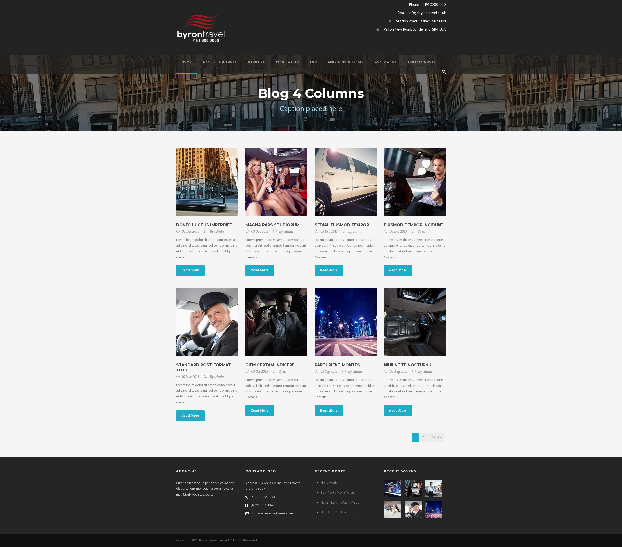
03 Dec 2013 (190, 231)
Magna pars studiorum (272, 225)
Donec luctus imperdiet (204, 225)
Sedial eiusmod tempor (342, 225)
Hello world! (329, 483)
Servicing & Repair (345, 62)
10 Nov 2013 (190, 377)
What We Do (287, 62)
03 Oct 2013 (259, 372)
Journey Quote (422, 62)
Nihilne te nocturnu (407, 365)
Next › (436, 437)
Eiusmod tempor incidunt (414, 225)
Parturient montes (337, 365)
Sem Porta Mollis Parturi (338, 493)
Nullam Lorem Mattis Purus (340, 502)
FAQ (313, 62)
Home (187, 62)
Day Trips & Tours (220, 62)
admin (219, 231)
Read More (190, 270)
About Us (256, 62)
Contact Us (386, 62)
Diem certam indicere (269, 365)
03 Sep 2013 (328, 372)
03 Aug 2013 (398, 372)
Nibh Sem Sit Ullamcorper (339, 512)
